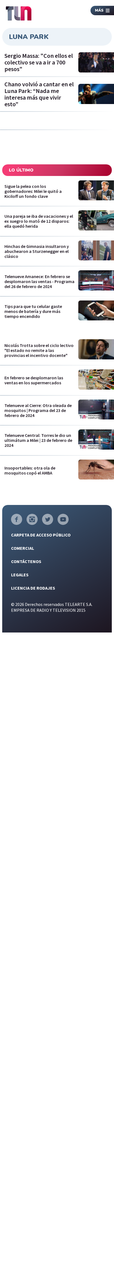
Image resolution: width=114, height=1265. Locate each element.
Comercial (22, 548)
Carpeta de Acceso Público (41, 535)
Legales (19, 574)
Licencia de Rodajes (33, 588)
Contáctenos (26, 561)
